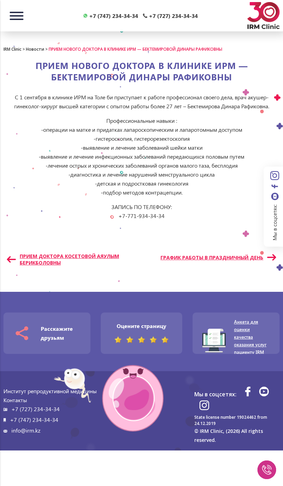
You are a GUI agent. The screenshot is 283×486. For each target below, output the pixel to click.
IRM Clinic (12, 49)
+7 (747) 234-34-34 (34, 419)
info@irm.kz (25, 430)
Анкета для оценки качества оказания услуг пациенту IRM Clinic (250, 341)
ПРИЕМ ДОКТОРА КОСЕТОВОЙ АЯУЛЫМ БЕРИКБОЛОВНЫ (69, 259)
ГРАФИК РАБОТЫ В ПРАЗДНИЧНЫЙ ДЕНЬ (211, 257)
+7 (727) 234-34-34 (35, 409)
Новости (35, 49)
